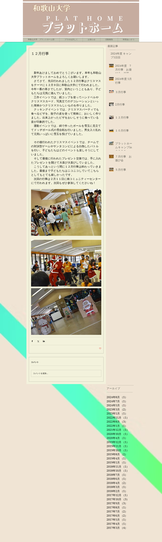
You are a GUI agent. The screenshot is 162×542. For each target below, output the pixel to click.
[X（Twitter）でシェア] (38, 341)
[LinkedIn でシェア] (44, 341)
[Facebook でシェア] (32, 341)
